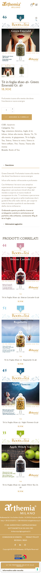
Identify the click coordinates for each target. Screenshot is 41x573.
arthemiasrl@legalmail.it (20, 531)
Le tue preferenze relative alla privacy (20, 565)
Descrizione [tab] (9, 165)
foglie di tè (28, 131)
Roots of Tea (14, 150)
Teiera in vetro (19, 140)
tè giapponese (18, 137)
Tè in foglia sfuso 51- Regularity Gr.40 (20, 360)
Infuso (4, 134)
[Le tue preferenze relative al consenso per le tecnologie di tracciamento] (37, 569)
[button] (36, 19)
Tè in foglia (30, 137)
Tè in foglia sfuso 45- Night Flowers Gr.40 (20, 422)
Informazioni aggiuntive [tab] (13, 224)
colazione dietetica (14, 131)
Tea (12, 128)
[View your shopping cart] (31, 4)
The (16, 144)
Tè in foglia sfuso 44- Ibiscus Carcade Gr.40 (20, 297)
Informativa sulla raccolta (13, 570)
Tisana (21, 144)
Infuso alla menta (15, 134)
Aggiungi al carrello (19, 117)
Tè (32, 134)
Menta (27, 134)
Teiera (8, 140)
